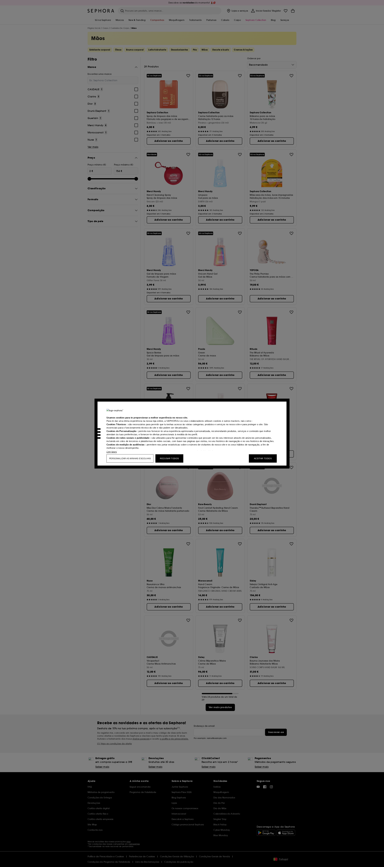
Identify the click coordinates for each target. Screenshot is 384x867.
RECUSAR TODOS (169, 458)
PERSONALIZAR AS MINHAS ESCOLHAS (130, 458)
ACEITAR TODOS (263, 458)
